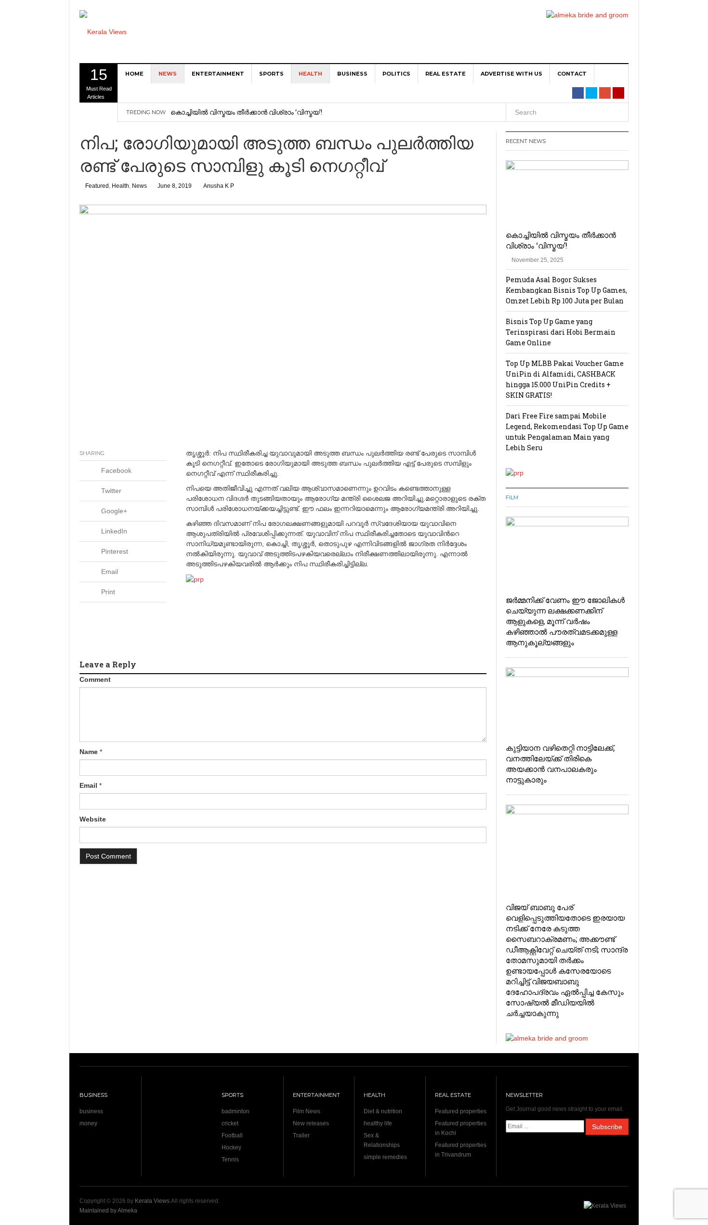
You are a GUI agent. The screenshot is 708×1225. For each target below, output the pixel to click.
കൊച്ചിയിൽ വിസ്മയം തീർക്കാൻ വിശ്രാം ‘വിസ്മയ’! (246, 112)
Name (88, 752)
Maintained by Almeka (108, 1210)
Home (134, 73)
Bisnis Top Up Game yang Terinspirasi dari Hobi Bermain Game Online (561, 332)
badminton (235, 1111)
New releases (311, 1123)
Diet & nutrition (383, 1111)
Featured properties (460, 1111)
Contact (572, 73)
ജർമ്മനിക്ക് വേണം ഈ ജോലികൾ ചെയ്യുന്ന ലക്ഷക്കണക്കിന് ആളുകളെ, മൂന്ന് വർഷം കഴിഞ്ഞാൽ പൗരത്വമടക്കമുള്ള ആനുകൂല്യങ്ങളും (565, 621)
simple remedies (385, 1157)
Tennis (230, 1159)
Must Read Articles (99, 83)
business (352, 73)
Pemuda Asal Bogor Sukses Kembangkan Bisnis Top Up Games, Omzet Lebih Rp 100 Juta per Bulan (566, 290)
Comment (95, 679)
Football (232, 1135)
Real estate (445, 73)
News (167, 73)
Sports (271, 73)
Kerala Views (152, 1201)
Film (512, 497)
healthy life (378, 1123)
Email (88, 785)
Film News (306, 1111)
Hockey (231, 1147)
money (88, 1123)
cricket (230, 1123)
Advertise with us (511, 73)
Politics (396, 73)
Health (310, 73)
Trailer (301, 1135)
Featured (97, 185)
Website (92, 819)
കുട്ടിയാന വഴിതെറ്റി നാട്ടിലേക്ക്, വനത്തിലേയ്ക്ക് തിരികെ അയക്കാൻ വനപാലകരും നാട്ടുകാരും (560, 763)
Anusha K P (218, 185)
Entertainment (218, 73)
